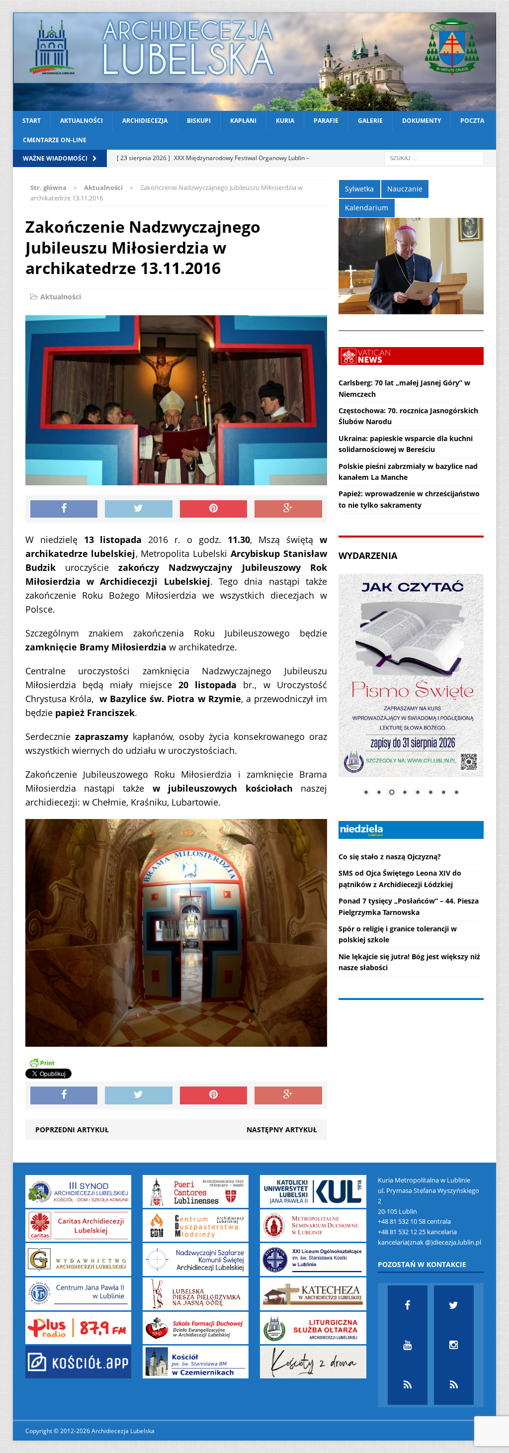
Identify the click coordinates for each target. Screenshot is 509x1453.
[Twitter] (454, 1305)
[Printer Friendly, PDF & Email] (41, 1063)
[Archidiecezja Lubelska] (255, 61)
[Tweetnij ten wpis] (138, 509)
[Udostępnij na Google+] (288, 509)
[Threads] (454, 1385)
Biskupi (199, 120)
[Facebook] (407, 1305)
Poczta (472, 120)
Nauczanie (405, 188)
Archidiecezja (145, 120)
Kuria (285, 120)
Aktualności (81, 120)
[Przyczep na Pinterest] (214, 509)
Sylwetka (359, 188)
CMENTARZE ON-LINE (54, 140)
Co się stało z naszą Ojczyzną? (390, 856)
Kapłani (243, 120)
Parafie (326, 120)
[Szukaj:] (434, 158)
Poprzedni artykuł (72, 1129)
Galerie (370, 120)
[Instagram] (454, 1345)
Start (31, 120)
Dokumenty (421, 120)
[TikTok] (407, 1385)
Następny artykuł (282, 1129)
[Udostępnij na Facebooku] (64, 509)
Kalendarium (366, 207)
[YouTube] (407, 1345)
